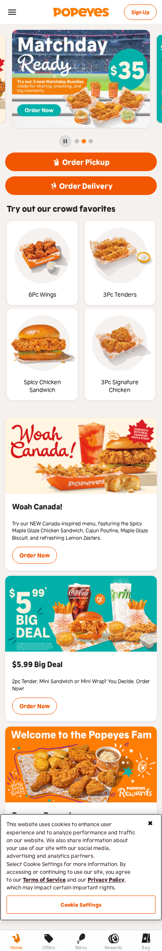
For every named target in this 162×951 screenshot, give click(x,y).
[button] (12, 12)
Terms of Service (44, 879)
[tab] (16, 940)
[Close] (150, 823)
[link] (81, 12)
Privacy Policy (106, 879)
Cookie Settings (81, 904)
